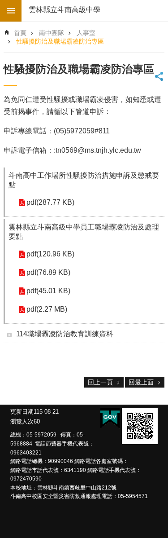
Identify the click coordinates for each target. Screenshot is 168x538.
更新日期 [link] (22, 411)
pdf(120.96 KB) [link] (50, 254)
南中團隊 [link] (51, 32)
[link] (140, 426)
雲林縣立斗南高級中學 (64, 9)
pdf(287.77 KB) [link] (50, 202)
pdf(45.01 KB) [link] (48, 291)
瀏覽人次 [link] (22, 421)
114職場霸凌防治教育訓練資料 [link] (64, 334)
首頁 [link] (20, 32)
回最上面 (141, 382)
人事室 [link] (86, 32)
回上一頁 (100, 382)
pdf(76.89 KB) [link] (48, 272)
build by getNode (11, 11)
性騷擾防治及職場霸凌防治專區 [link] (60, 41)
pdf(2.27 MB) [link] (46, 309)
